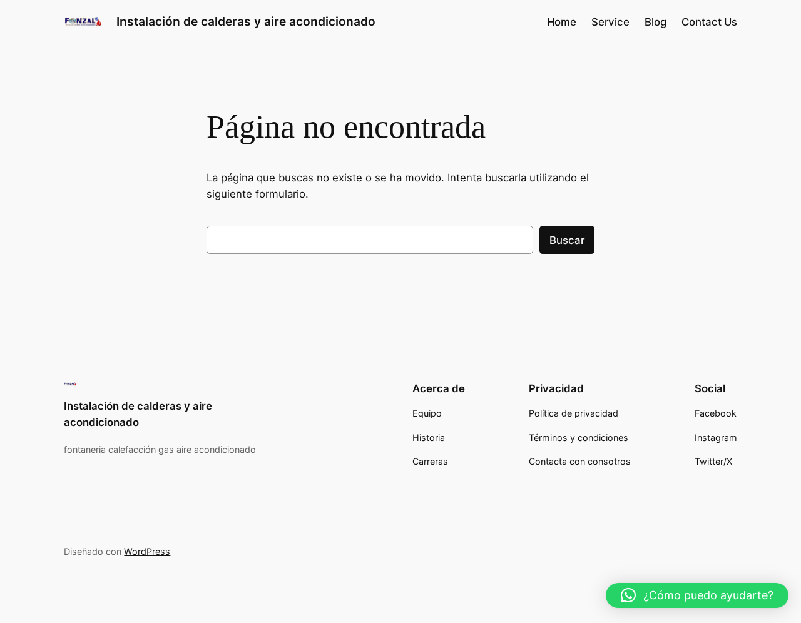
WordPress (147, 551)
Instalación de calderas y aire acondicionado (245, 21)
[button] (697, 595)
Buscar (566, 240)
